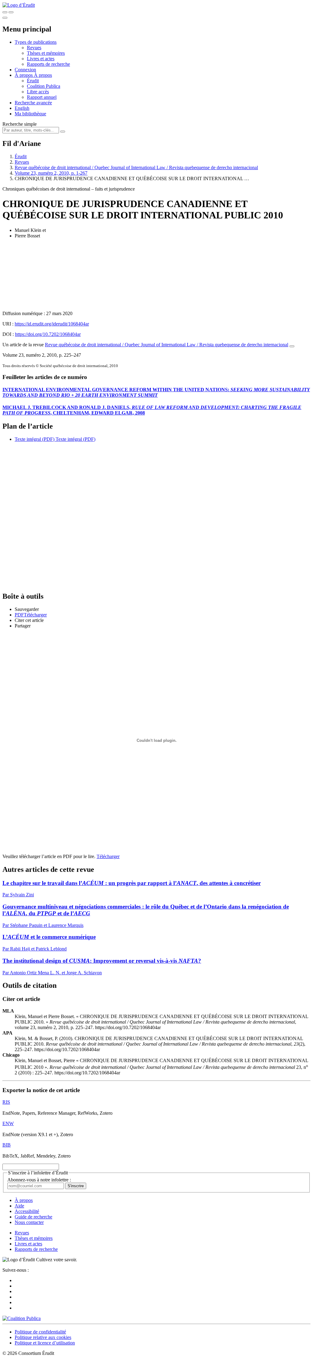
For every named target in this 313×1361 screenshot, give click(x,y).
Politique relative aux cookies (43, 1337)
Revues (34, 47)
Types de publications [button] (36, 42)
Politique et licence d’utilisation (45, 1342)
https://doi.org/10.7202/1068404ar (48, 334)
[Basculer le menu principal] (4, 18)
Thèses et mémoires (46, 53)
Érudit (33, 80)
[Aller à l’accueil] (18, 5)
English (22, 108)
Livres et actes (40, 58)
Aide (19, 1205)
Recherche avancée (33, 102)
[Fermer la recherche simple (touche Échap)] (11, 12)
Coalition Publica (43, 86)
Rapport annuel (42, 97)
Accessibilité (27, 1211)
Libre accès (38, 91)
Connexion (25, 69)
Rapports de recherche (48, 64)
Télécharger (108, 856)
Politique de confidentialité (40, 1331)
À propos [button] (24, 75)
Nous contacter (29, 1222)
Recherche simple (19, 124)
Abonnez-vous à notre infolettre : (39, 1179)
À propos (43, 75)
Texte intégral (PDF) (34, 439)
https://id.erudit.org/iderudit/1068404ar (52, 323)
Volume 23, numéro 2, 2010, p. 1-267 (51, 173)
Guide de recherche (33, 1216)
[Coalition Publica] (21, 1318)
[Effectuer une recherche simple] (4, 12)
